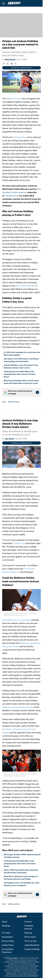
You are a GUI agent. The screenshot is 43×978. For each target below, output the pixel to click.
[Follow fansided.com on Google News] (37, 392)
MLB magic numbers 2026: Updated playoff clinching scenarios (22, 855)
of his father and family (26, 286)
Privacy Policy (8, 941)
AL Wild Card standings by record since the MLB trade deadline (22, 353)
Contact (28, 921)
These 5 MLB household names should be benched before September (21, 871)
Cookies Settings (32, 949)
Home (4, 402)
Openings (6, 926)
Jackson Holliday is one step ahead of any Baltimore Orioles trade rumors (21, 366)
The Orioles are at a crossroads (16, 620)
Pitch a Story (30, 937)
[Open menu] (3, 3)
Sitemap (28, 933)
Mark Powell (10, 59)
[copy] (15, 63)
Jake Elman (9, 439)
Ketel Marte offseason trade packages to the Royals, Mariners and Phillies (21, 877)
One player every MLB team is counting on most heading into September (21, 360)
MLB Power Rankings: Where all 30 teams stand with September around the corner (21, 382)
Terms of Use (30, 941)
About (4, 921)
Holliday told (19, 543)
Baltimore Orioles (14, 98)
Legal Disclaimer (31, 945)
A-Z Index (6, 933)
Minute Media (13, 958)
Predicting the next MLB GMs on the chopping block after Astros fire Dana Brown (19, 374)
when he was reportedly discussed (18, 707)
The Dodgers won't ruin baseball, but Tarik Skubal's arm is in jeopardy (21, 884)
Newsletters (7, 937)
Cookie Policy (8, 945)
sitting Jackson (19, 137)
